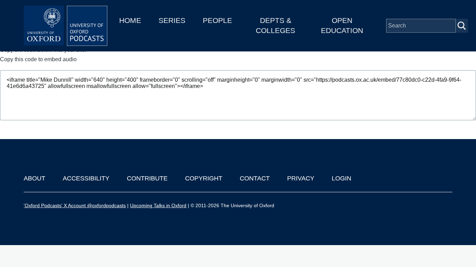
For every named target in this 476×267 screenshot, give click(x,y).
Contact (255, 178)
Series (172, 20)
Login (341, 178)
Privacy (300, 178)
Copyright (203, 178)
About (34, 178)
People (217, 20)
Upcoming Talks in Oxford (158, 205)
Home (130, 20)
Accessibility (86, 178)
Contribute (147, 178)
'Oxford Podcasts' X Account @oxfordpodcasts (75, 205)
